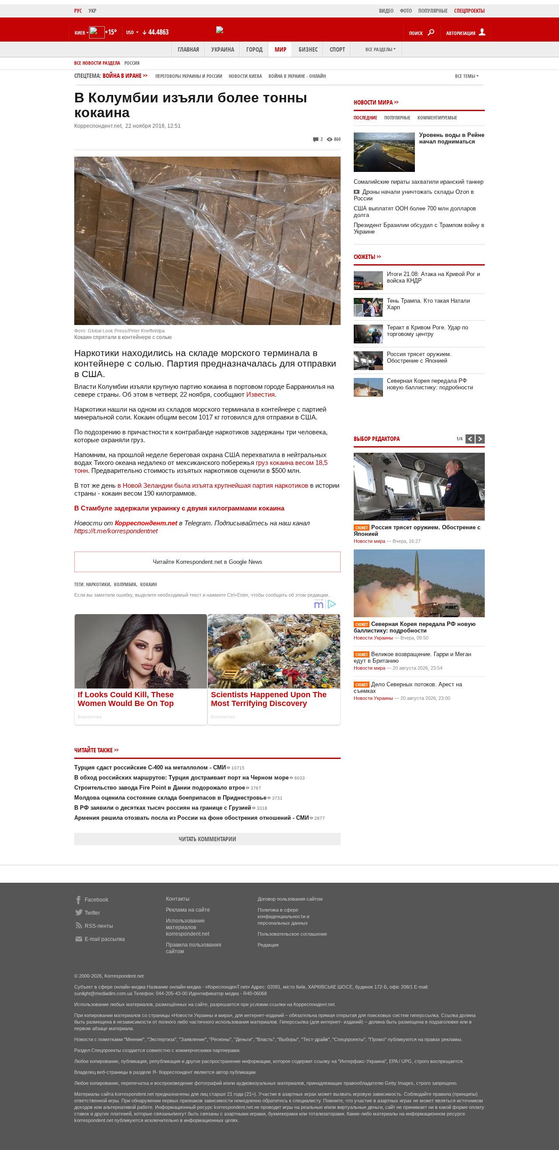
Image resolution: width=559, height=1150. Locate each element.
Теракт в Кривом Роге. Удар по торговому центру (427, 330)
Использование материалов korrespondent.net (187, 927)
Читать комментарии (207, 839)
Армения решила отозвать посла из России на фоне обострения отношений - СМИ (199, 817)
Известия (260, 394)
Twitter (92, 913)
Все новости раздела (97, 62)
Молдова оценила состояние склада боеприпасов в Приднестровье (178, 797)
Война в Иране (214, 75)
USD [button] (130, 32)
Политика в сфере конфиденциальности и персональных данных (283, 916)
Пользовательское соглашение (292, 934)
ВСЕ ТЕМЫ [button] (465, 76)
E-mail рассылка (105, 939)
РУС (78, 10)
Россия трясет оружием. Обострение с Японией (419, 357)
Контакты (178, 899)
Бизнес (308, 49)
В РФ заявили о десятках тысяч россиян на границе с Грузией (170, 807)
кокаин (148, 584)
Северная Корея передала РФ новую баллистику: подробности (430, 384)
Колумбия (125, 584)
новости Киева (245, 76)
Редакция (268, 944)
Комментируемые (437, 117)
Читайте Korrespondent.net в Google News (207, 562)
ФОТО (406, 10)
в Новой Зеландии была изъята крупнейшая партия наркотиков (212, 485)
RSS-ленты (99, 926)
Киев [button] (80, 32)
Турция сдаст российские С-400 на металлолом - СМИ (159, 767)
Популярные (397, 117)
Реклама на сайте (188, 910)
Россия (132, 62)
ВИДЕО (386, 10)
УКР (93, 10)
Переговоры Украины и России (188, 76)
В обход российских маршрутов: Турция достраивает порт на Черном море (189, 777)
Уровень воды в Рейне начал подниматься (451, 138)
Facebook (96, 900)
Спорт (337, 49)
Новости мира (373, 102)
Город (254, 49)
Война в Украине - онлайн (297, 76)
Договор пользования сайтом (290, 899)
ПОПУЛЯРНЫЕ (433, 10)
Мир (280, 49)
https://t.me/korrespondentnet (116, 531)
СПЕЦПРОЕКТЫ (469, 10)
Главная (188, 49)
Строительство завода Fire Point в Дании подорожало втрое (167, 787)
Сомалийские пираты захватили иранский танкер (418, 181)
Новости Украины (373, 637)
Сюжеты (364, 256)
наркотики (98, 584)
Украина (222, 49)
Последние (365, 117)
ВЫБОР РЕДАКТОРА (377, 438)
